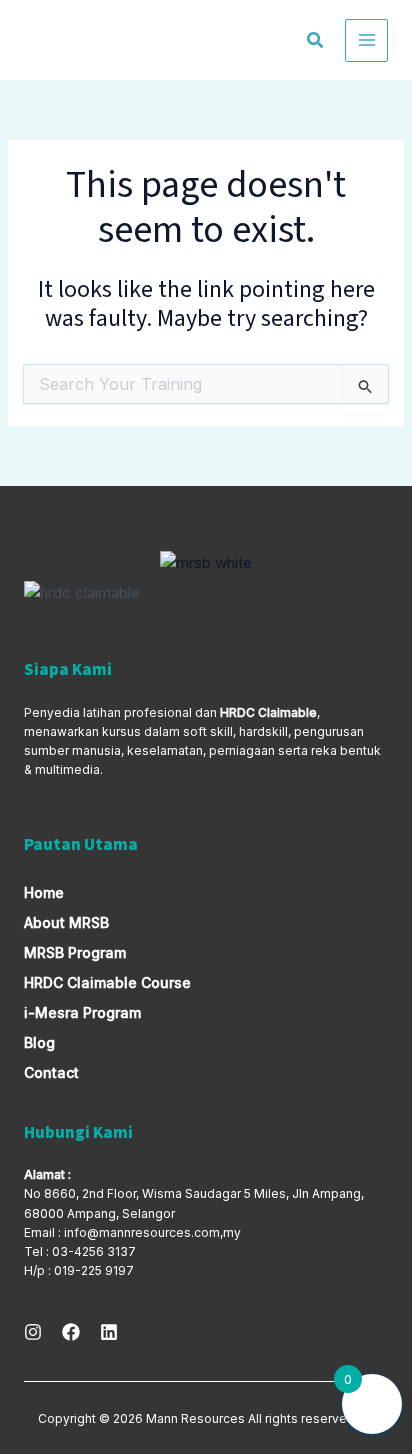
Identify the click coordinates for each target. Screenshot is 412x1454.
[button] (316, 42)
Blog (39, 1042)
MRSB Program (75, 952)
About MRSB (66, 922)
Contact (51, 1072)
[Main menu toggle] (366, 40)
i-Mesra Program (82, 1012)
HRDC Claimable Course (107, 982)
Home (44, 892)
